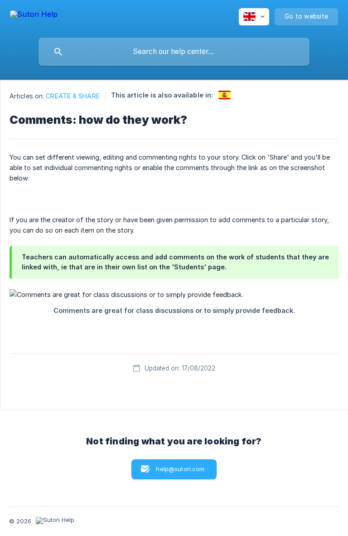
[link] (224, 95)
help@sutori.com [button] (180, 469)
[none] (34, 15)
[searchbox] (174, 52)
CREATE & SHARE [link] (72, 96)
